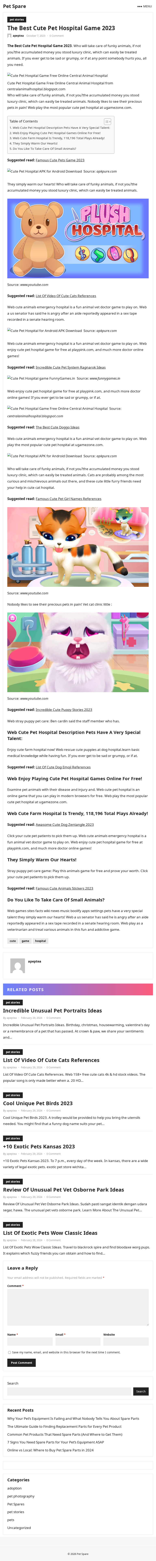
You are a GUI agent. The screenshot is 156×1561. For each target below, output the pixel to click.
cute (13, 941)
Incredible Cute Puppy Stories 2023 (64, 709)
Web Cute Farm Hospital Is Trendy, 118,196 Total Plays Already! (59, 138)
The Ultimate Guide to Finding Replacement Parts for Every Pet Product (64, 1426)
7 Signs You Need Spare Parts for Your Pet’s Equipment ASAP (55, 1442)
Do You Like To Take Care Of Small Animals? (44, 149)
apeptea (18, 35)
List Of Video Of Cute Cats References (66, 295)
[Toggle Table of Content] (105, 121)
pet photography (21, 1496)
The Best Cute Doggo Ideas (57, 427)
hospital (40, 941)
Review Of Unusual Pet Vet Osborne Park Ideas (63, 1189)
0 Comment (57, 35)
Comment (15, 1286)
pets (10, 1519)
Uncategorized (19, 1527)
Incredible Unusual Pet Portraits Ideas (52, 1010)
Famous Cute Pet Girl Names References (68, 498)
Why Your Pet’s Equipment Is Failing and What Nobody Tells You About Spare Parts (73, 1418)
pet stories (17, 19)
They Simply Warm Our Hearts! (35, 143)
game (25, 941)
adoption (14, 1488)
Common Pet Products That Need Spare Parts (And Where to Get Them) (64, 1434)
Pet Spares (15, 1504)
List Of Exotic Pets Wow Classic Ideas (50, 1232)
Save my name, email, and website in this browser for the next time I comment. (66, 1352)
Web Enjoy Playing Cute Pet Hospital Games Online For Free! (57, 133)
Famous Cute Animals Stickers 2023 (64, 888)
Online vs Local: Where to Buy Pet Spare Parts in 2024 (50, 1450)
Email (60, 1334)
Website (109, 1334)
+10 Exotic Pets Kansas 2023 (39, 1146)
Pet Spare (14, 6)
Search (12, 1383)
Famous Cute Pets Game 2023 (60, 160)
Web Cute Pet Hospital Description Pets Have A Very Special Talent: (61, 128)
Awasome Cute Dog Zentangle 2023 (65, 824)
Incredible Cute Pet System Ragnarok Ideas (71, 367)
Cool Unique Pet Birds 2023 (38, 1103)
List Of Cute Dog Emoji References (63, 767)
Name (12, 1334)
